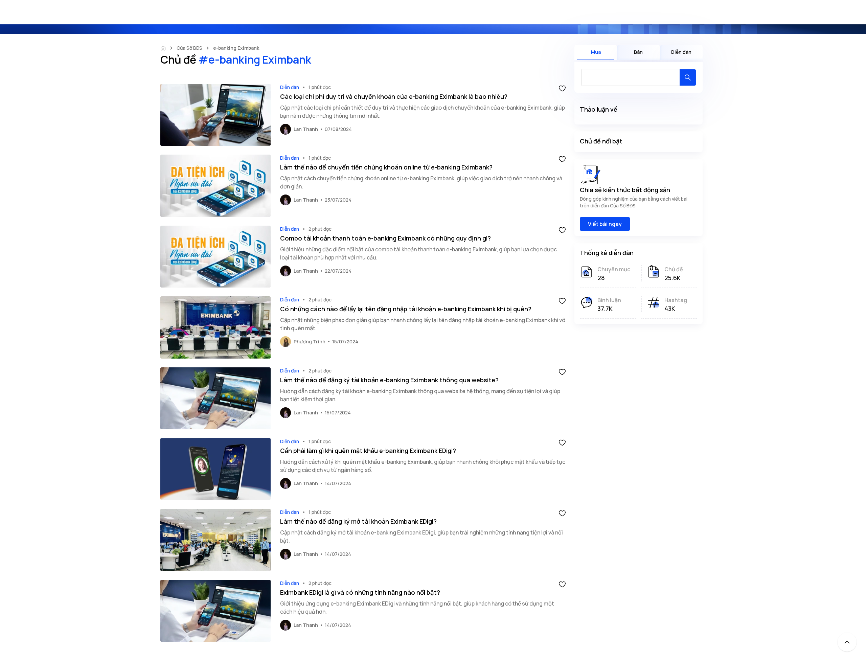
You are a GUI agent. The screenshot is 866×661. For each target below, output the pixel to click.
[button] (562, 88)
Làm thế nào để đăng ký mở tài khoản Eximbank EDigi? (358, 521)
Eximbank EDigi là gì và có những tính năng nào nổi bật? (360, 592)
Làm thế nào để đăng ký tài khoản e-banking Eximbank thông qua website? (389, 380)
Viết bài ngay (605, 224)
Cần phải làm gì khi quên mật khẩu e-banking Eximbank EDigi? (368, 451)
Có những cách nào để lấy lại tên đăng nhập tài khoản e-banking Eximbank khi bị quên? (405, 309)
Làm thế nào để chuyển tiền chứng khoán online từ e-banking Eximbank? (386, 167)
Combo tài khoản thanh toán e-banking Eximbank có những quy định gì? (385, 238)
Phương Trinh (309, 341)
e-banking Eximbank (236, 48)
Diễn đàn (289, 87)
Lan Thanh (306, 129)
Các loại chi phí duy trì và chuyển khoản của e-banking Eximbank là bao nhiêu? (393, 96)
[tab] (595, 52)
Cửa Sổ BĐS (189, 48)
